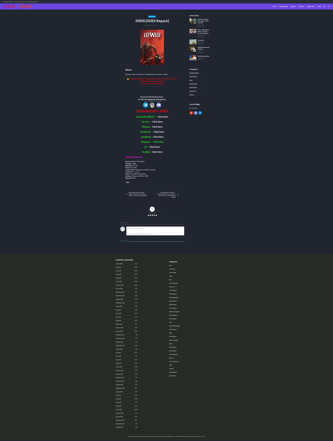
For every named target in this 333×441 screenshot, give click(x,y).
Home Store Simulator (204, 56)
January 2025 (119, 331)
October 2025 (119, 299)
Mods (170, 333)
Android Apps (172, 272)
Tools (170, 365)
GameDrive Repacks (174, 311)
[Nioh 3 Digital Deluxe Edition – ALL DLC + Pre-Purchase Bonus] (192, 31)
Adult (319, 6)
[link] (152, 90)
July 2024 (118, 352)
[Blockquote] (142, 234)
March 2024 (119, 367)
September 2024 (120, 345)
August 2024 (119, 349)
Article (170, 276)
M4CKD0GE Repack (174, 326)
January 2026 (119, 288)
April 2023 (118, 406)
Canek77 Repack (173, 283)
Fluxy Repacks (173, 308)
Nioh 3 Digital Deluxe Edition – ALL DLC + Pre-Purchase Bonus (203, 31)
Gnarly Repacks (173, 315)
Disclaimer (11, 1)
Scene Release (283, 6)
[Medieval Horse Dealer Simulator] (192, 49)
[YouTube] (191, 113)
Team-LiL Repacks (174, 361)
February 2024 (120, 370)
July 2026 (118, 267)
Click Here (163, 116)
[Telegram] (200, 113)
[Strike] (135, 234)
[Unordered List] (140, 234)
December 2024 (120, 335)
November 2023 (120, 381)
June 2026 (118, 271)
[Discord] (195, 113)
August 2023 (119, 392)
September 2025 (120, 303)
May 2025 (118, 317)
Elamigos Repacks (173, 297)
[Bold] (128, 234)
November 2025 (120, 295)
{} (149, 234)
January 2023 (119, 416)
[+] (152, 234)
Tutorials (171, 368)
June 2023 (118, 399)
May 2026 (118, 274)
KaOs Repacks (173, 319)
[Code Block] (145, 234)
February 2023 (120, 413)
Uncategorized (173, 372)
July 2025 (118, 310)
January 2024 (119, 374)
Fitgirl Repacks (173, 304)
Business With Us (34, 1)
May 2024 (118, 360)
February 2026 (120, 285)
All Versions (172, 269)
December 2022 (120, 420)
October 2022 (119, 427)
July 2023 (118, 395)
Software (301, 6)
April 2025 (118, 320)
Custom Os (172, 287)
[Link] (147, 234)
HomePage (5, 1)
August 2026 (119, 263)
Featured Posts (173, 301)
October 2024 (119, 342)
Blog (170, 279)
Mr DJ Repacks (173, 336)
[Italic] (130, 234)
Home (274, 6)
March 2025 (119, 324)
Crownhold (201, 40)
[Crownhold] (192, 42)
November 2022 (120, 424)
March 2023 (119, 409)
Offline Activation (173, 340)
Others (171, 344)
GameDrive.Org (137, 436)
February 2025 (120, 327)
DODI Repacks (152, 16)
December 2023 (120, 377)
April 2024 (118, 363)
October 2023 (119, 384)
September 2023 (120, 388)
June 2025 (118, 313)
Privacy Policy (23, 1)
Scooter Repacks (173, 354)
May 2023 (118, 402)
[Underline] (133, 234)
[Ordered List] (138, 234)
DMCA (28, 1)
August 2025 (119, 306)
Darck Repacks (173, 290)
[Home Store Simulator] (192, 58)
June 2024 (118, 356)
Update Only (311, 6)
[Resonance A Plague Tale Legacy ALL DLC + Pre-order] (192, 21)
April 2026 (118, 278)
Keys (170, 322)
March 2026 (119, 281)
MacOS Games (173, 329)
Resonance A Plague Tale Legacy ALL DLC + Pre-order (203, 21)
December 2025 (120, 292)
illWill (127, 182)
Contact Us (16, 1)
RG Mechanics (172, 347)
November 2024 (120, 338)
